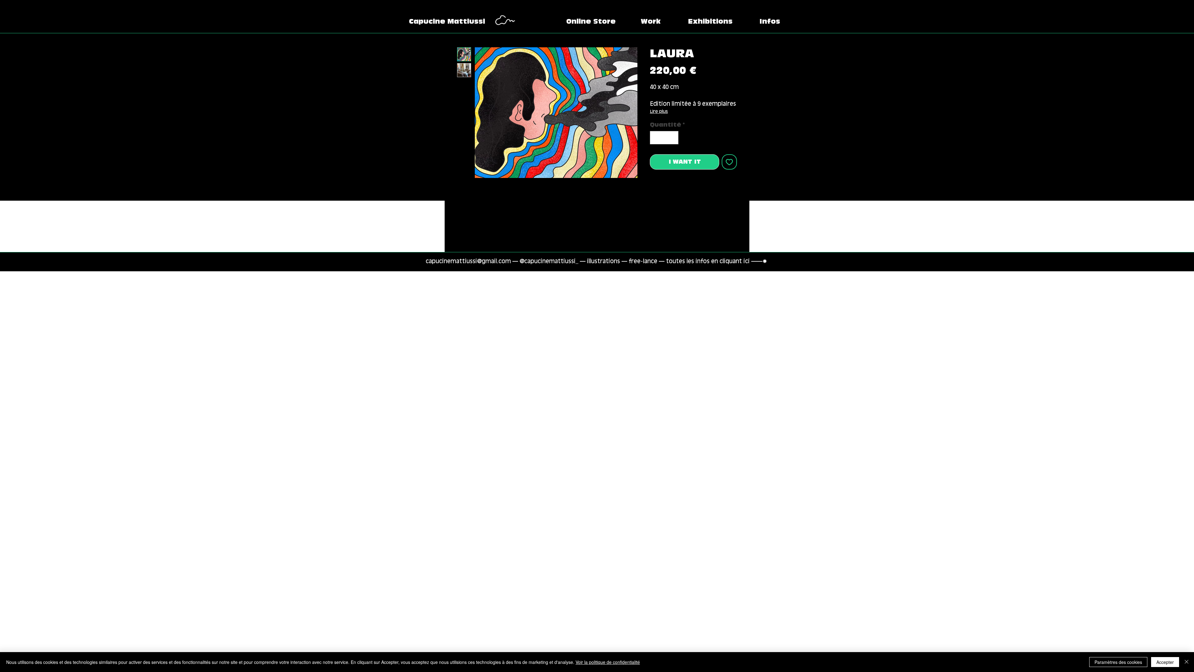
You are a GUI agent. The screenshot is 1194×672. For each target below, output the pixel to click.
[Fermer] (1186, 662)
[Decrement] (655, 137)
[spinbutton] (664, 137)
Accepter (1165, 662)
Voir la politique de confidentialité (608, 662)
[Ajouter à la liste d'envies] (729, 162)
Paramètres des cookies (1118, 662)
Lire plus (659, 112)
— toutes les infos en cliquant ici (705, 261)
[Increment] (673, 137)
